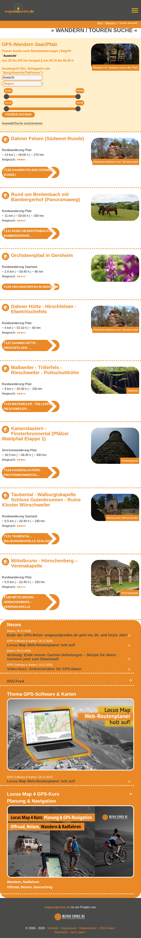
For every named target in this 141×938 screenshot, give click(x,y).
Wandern (111, 22)
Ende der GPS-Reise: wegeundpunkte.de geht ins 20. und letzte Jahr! (67, 635)
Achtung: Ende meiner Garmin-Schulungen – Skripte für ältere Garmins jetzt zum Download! (61, 657)
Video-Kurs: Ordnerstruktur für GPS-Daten (44, 669)
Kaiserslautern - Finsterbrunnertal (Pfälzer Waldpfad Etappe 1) (35, 433)
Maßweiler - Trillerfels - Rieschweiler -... (30, 406)
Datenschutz (88, 928)
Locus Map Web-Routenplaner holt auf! (41, 645)
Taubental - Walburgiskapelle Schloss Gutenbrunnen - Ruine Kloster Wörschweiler (41, 500)
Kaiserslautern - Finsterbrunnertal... (22, 472)
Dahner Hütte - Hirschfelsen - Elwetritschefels (43, 309)
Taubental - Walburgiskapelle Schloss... (28, 538)
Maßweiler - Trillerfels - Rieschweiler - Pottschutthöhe (45, 370)
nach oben (77, 932)
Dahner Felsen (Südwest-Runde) (47, 138)
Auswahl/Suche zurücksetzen (22, 123)
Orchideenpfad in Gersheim (42, 255)
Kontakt (53, 928)
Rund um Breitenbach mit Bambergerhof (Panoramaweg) (45, 197)
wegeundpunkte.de (57, 907)
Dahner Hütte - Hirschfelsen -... (20, 345)
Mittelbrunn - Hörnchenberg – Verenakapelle (44, 563)
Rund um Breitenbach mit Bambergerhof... (29, 233)
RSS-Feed (15, 681)
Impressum (69, 928)
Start (100, 22)
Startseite (61, 932)
